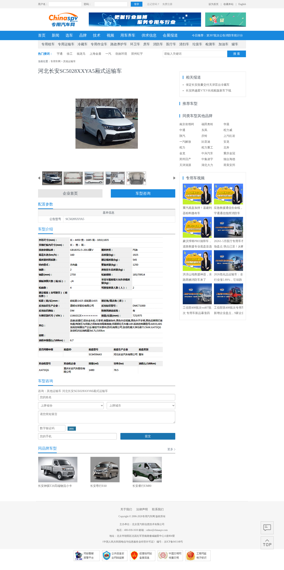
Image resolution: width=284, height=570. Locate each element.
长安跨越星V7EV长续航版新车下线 (208, 90)
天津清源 (185, 165)
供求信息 (149, 35)
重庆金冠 (229, 153)
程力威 (227, 130)
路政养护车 (118, 44)
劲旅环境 (121, 53)
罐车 (235, 44)
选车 (69, 35)
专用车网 (56, 61)
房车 (146, 44)
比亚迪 (205, 141)
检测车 (210, 44)
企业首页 (70, 193)
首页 (42, 35)
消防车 (158, 44)
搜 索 (236, 53)
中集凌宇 (207, 159)
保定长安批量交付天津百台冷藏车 (208, 84)
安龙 (226, 141)
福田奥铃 (207, 124)
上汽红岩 (229, 135)
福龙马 (81, 53)
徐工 (70, 53)
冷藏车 (83, 44)
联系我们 (158, 509)
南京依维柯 (186, 124)
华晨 (226, 124)
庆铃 (204, 135)
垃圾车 (197, 44)
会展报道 (170, 35)
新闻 (55, 35)
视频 (110, 35)
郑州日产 (185, 159)
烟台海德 (229, 159)
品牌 (83, 35)
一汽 (108, 53)
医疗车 (171, 44)
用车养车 (127, 35)
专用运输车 (66, 44)
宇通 (60, 53)
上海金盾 (95, 53)
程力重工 (207, 147)
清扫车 (184, 44)
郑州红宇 (137, 53)
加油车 (223, 44)
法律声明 (142, 509)
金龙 (182, 153)
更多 (170, 449)
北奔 (226, 147)
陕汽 (182, 135)
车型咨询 (143, 193)
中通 (182, 130)
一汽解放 (185, 141)
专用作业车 (99, 44)
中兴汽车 (207, 153)
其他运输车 (69, 61)
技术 (96, 35)
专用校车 (48, 44)
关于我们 (126, 509)
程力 (182, 147)
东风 (204, 130)
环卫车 (135, 44)
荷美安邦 (229, 165)
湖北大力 (207, 165)
